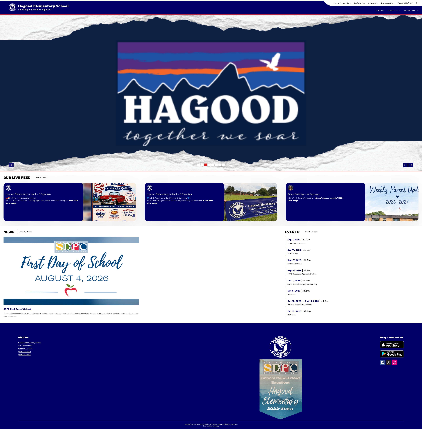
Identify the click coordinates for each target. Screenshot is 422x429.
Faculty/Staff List (405, 3)
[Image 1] (198, 165)
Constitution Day (294, 264)
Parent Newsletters (342, 3)
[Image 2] (202, 165)
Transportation (387, 3)
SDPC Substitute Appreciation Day (301, 274)
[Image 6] (216, 165)
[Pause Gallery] (11, 165)
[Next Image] (410, 165)
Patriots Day (292, 253)
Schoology (372, 3)
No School (291, 294)
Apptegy (216, 426)
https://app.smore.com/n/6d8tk (329, 198)
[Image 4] (209, 165)
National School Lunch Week (299, 305)
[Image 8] (223, 165)
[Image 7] (219, 165)
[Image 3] (205, 165)
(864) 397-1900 (24, 352)
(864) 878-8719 (24, 355)
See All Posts (41, 177)
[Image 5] (212, 165)
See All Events (311, 232)
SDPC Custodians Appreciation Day (302, 284)
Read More (73, 201)
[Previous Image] (405, 165)
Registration (359, 3)
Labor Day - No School (296, 243)
